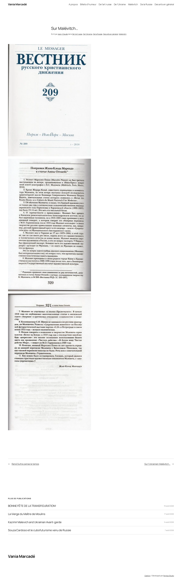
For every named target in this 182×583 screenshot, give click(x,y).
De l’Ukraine (87, 34)
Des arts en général (110, 34)
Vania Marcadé (17, 4)
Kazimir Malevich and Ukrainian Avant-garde (35, 522)
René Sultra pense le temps (25, 463)
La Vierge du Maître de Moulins (26, 514)
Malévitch (122, 34)
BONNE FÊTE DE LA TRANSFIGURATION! (32, 505)
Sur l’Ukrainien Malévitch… (157, 463)
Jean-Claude (63, 34)
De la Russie (97, 34)
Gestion (147, 575)
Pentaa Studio (168, 575)
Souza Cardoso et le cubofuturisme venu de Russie (39, 530)
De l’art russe (77, 34)
